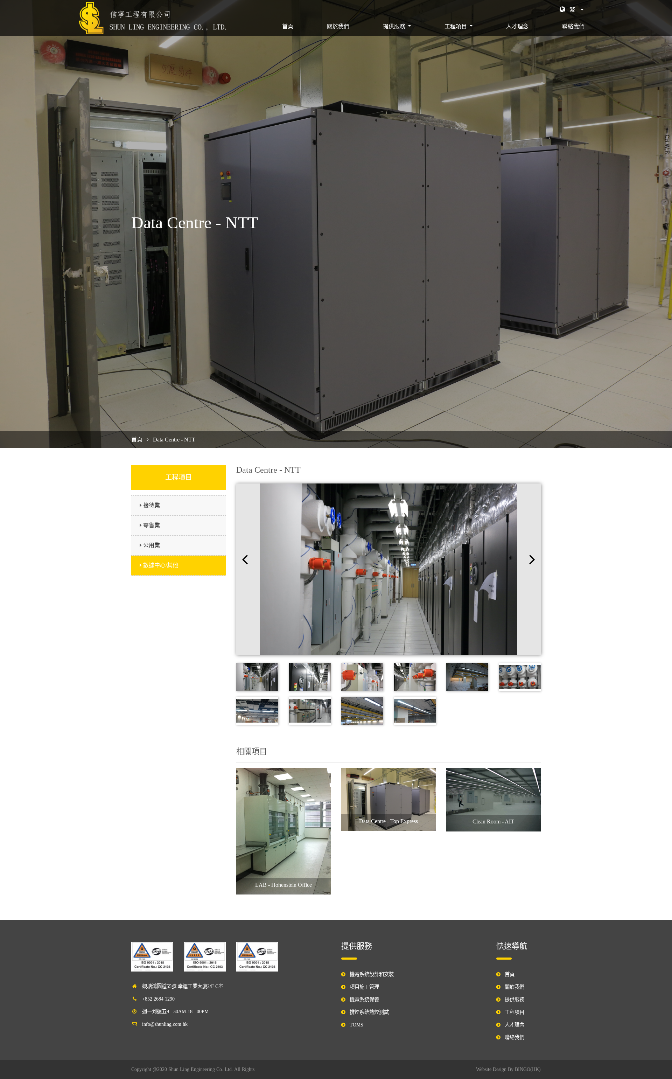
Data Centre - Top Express (388, 821)
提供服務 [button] (395, 26)
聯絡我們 (573, 26)
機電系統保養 (364, 999)
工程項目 (514, 1012)
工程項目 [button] (456, 26)
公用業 (151, 545)
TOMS (356, 1025)
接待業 (151, 505)
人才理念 (517, 26)
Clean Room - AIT (493, 821)
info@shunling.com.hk (165, 1024)
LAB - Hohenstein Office (283, 885)
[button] (571, 10)
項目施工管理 (364, 987)
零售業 (151, 525)
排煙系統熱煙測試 (369, 1012)
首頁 (289, 26)
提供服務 (514, 999)
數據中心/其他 (160, 565)
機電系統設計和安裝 (372, 974)
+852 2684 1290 (158, 999)
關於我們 (338, 26)
